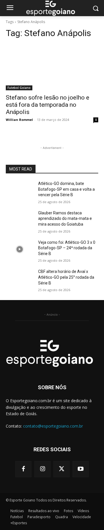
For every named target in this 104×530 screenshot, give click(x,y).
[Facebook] (23, 469)
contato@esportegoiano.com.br (53, 426)
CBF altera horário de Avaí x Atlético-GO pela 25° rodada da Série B (66, 277)
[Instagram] (42, 469)
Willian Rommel (19, 119)
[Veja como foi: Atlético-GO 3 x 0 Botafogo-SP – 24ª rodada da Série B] (20, 249)
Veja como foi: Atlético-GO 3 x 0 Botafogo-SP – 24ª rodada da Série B (66, 248)
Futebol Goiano (19, 88)
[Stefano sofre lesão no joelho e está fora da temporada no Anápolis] (52, 67)
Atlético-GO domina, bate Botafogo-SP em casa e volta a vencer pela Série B (66, 189)
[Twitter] (61, 469)
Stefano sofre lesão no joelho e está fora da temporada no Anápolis (47, 104)
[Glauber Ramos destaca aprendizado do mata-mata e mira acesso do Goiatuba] (20, 220)
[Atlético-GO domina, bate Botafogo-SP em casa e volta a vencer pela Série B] (20, 190)
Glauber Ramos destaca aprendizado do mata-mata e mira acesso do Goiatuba (65, 218)
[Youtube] (81, 469)
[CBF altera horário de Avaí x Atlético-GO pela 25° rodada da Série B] (20, 278)
